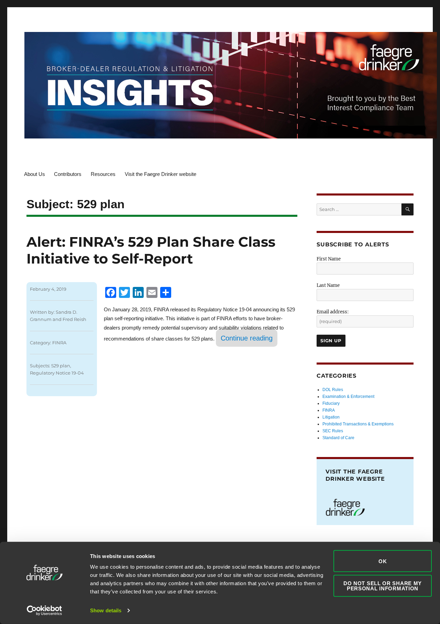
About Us (34, 174)
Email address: (333, 312)
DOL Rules (332, 389)
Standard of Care (338, 437)
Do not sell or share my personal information (382, 585)
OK (382, 561)
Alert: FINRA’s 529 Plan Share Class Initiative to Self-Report (150, 250)
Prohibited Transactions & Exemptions (358, 424)
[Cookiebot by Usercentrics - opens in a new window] (44, 610)
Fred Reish (74, 319)
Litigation (331, 417)
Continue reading (249, 338)
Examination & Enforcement (348, 396)
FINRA (59, 342)
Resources (103, 174)
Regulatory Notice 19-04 (57, 373)
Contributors (67, 174)
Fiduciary (331, 403)
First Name (329, 259)
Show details (105, 610)
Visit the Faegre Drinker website (160, 174)
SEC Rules (332, 430)
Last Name (328, 285)
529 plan (60, 365)
